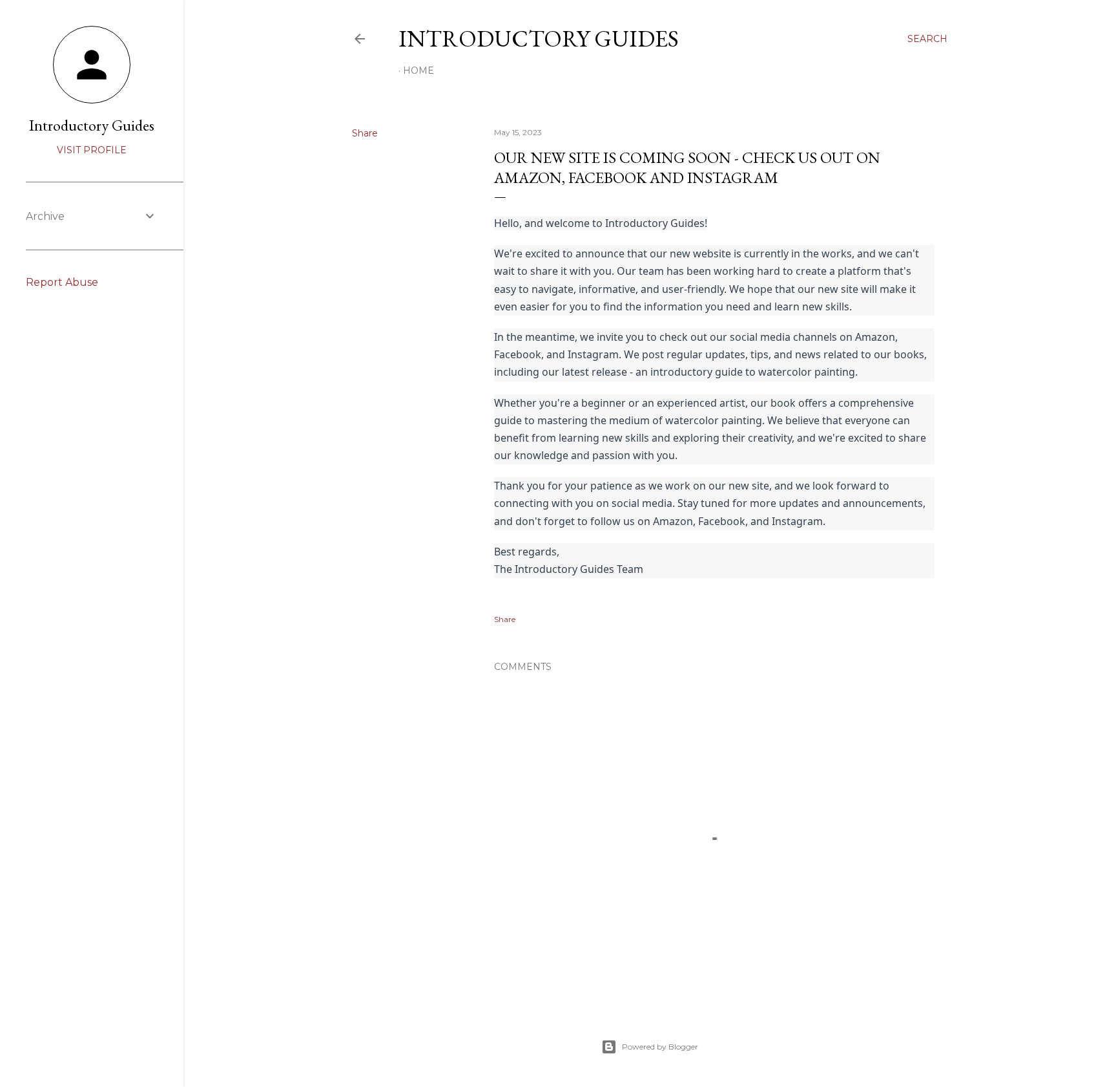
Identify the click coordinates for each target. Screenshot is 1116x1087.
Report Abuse (62, 282)
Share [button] (365, 133)
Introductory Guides (538, 38)
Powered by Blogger (660, 1046)
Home (418, 70)
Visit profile (92, 150)
